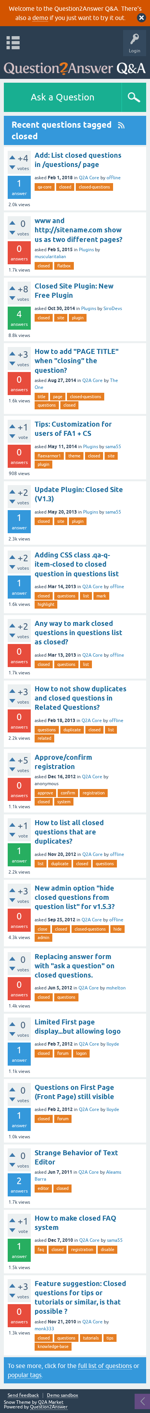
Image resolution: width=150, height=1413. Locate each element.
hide (117, 929)
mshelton (116, 988)
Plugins (86, 249)
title (41, 396)
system (63, 801)
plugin (77, 317)
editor (43, 1188)
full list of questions (105, 1365)
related (44, 738)
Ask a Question (63, 97)
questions (47, 405)
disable (107, 1249)
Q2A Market (50, 1402)
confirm (68, 793)
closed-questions (94, 187)
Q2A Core (89, 177)
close (42, 929)
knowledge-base (53, 1346)
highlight (46, 604)
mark (101, 596)
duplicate (72, 729)
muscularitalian (50, 256)
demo (40, 17)
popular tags (25, 1374)
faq (41, 1249)
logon (81, 1053)
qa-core (45, 187)
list (86, 596)
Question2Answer (49, 1407)
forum (62, 1053)
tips (110, 1338)
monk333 (44, 1328)
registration (94, 793)
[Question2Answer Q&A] (75, 65)
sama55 (113, 446)
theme (74, 456)
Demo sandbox (62, 1395)
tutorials (91, 1338)
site (60, 317)
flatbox (64, 266)
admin (43, 937)
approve (45, 793)
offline (114, 177)
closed (65, 187)
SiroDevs (112, 308)
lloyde (113, 1044)
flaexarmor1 (49, 456)
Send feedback (23, 1395)
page (57, 396)
